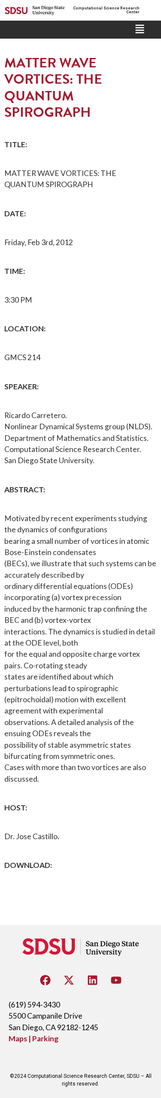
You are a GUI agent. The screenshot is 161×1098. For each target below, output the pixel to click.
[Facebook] (45, 980)
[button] (139, 30)
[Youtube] (116, 980)
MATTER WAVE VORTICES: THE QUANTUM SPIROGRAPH (53, 87)
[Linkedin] (92, 980)
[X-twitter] (68, 980)
